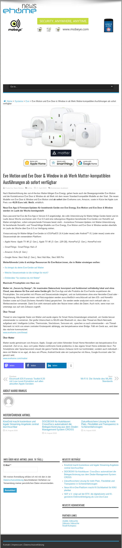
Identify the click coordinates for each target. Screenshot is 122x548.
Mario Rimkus (19, 188)
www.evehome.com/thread (15, 332)
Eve (27, 101)
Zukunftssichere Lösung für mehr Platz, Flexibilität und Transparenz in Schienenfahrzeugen (99, 424)
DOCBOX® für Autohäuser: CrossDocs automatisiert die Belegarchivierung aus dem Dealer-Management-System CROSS (60, 425)
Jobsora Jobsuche (70, 523)
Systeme (19, 101)
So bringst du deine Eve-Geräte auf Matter (24, 267)
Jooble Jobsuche (70, 521)
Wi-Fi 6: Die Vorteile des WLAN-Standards (97, 378)
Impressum (17, 545)
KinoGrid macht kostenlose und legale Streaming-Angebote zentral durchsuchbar (21, 424)
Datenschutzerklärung (13, 480)
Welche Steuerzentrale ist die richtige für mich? (27, 272)
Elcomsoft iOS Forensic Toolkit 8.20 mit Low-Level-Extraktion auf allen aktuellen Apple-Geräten (27, 380)
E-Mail (7, 465)
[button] (14, 365)
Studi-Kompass (69, 526)
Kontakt (6, 545)
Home (9, 101)
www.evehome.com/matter (15, 358)
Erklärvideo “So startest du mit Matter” (22, 278)
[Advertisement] (61, 60)
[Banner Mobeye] (61, 31)
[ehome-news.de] (19, 11)
